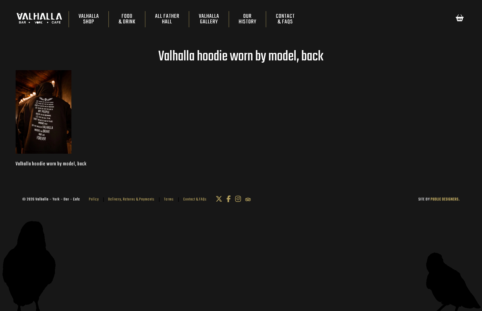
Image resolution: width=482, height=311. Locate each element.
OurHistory (247, 19)
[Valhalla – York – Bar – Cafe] (39, 19)
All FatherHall (167, 19)
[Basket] (460, 19)
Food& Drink (127, 19)
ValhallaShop (89, 19)
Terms (169, 199)
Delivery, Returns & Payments (131, 199)
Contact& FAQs (285, 19)
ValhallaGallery (209, 19)
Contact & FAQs (195, 199)
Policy (94, 199)
